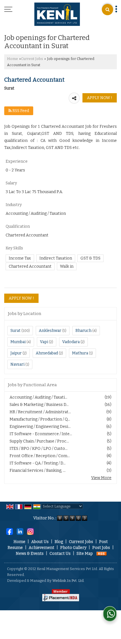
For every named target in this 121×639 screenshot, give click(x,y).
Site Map (85, 553)
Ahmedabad (47, 353)
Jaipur (16, 353)
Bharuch (83, 330)
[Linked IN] (20, 531)
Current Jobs (32, 59)
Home (12, 59)
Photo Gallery (73, 547)
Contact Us (60, 553)
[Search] (107, 9)
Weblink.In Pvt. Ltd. (68, 580)
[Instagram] (30, 531)
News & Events (30, 553)
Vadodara (71, 341)
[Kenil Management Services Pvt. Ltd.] (57, 15)
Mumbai (18, 341)
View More (101, 477)
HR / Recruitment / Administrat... (40, 412)
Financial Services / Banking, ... (38, 470)
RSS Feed (20, 110)
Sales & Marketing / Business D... (39, 404)
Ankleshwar (50, 330)
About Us (40, 541)
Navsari (17, 364)
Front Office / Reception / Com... (40, 455)
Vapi (44, 341)
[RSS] (102, 553)
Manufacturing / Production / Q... (40, 419)
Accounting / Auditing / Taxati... (38, 397)
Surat (15, 330)
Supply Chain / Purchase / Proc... (39, 441)
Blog (59, 541)
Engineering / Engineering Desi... (40, 426)
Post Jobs (101, 547)
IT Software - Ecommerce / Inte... (41, 434)
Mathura (80, 353)
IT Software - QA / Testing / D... (38, 463)
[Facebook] (9, 531)
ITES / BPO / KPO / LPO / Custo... (39, 448)
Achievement (41, 547)
